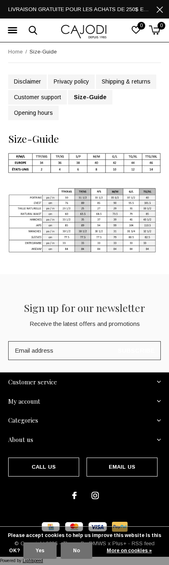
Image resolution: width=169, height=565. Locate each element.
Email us (122, 467)
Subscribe (136, 350)
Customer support (37, 97)
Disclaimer (27, 81)
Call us (44, 467)
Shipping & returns (126, 81)
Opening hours (33, 112)
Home (15, 52)
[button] (12, 30)
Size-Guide (90, 97)
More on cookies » (129, 550)
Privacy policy (71, 81)
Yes (40, 550)
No (76, 550)
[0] (154, 30)
